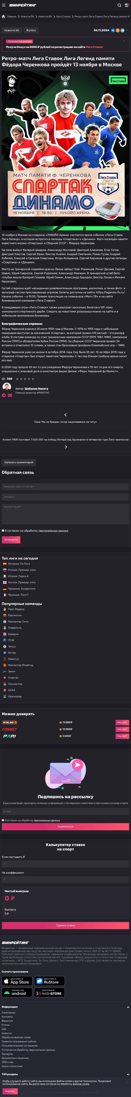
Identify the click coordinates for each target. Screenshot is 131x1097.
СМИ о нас (7, 1062)
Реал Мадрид (16, 609)
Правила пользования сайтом (19, 1041)
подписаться (65, 826)
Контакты (7, 1016)
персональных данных (53, 530)
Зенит (12, 671)
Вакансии (7, 1020)
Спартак (13, 677)
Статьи (6, 1025)
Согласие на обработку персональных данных (28, 1050)
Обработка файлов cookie (16, 1037)
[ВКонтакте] (113, 30)
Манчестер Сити (18, 621)
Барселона (14, 615)
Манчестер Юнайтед (20, 665)
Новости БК (11, 30)
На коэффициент (13, 872)
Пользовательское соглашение (20, 1045)
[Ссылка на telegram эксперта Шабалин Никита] (4, 395)
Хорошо (10, 1091)
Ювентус (13, 659)
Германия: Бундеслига (20, 588)
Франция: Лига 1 (16, 594)
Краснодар (15, 696)
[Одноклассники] (118, 30)
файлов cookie (81, 1084)
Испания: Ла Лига (19, 563)
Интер (12, 652)
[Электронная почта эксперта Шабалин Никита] (10, 395)
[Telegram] (122, 30)
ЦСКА (11, 690)
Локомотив (15, 684)
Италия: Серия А (16, 576)
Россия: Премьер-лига (20, 569)
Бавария (13, 634)
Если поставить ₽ (13, 857)
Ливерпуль (14, 627)
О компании (8, 1012)
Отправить (11, 539)
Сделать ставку (65, 925)
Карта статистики (12, 1066)
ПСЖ (11, 640)
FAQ (4, 1029)
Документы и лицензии (15, 1058)
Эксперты (7, 1054)
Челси (12, 646)
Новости (7, 1033)
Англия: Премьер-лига (20, 582)
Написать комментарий (18, 462)
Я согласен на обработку (36, 530)
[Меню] (3, 5)
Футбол (31, 30)
